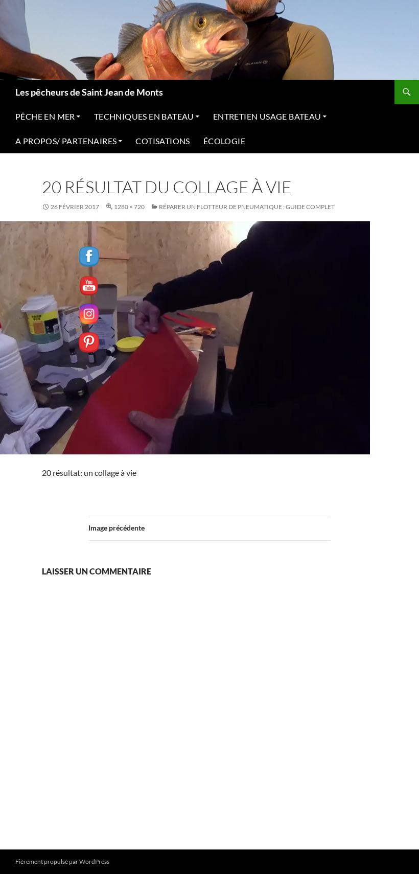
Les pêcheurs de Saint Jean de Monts (89, 92)
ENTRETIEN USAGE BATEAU (267, 116)
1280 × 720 (129, 207)
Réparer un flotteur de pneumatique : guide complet (247, 207)
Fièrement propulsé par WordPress (62, 861)
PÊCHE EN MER (45, 116)
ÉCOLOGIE (224, 141)
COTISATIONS (162, 141)
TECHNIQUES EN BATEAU (144, 116)
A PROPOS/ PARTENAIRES (66, 141)
